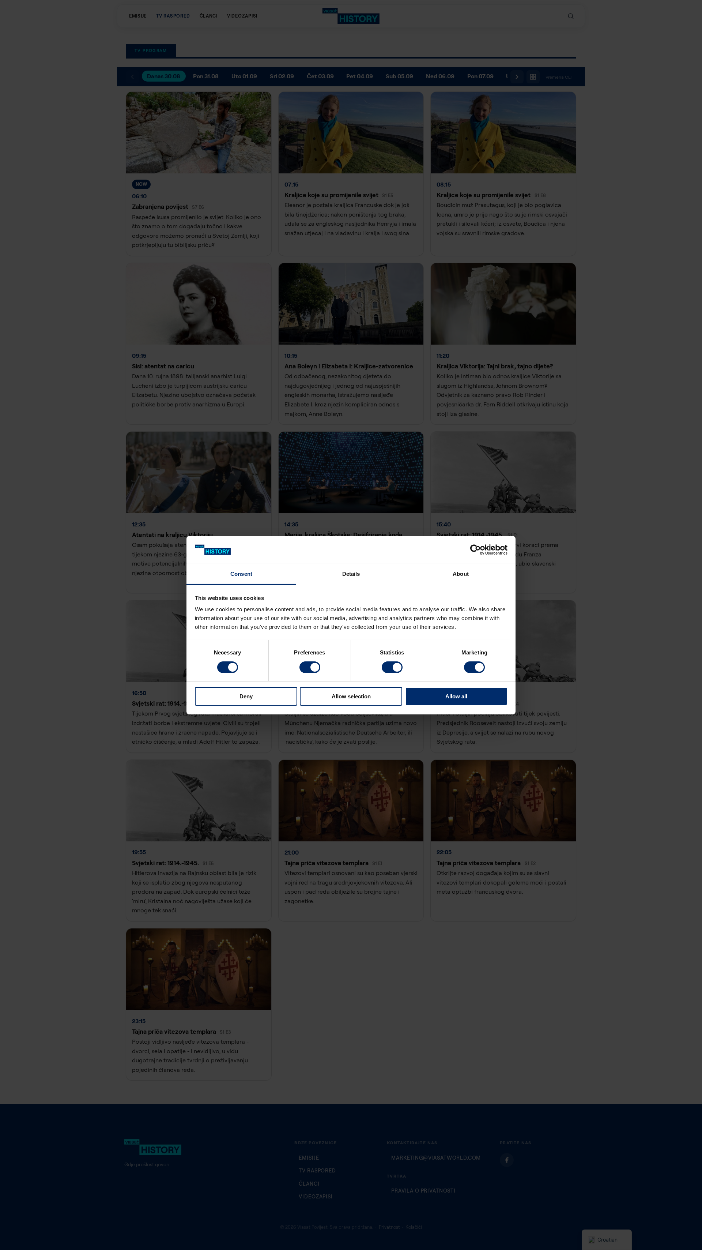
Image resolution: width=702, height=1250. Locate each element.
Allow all (456, 696)
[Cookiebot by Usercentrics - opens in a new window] (475, 549)
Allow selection (351, 696)
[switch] (309, 667)
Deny (246, 696)
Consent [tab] (241, 574)
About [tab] (461, 574)
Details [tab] (351, 574)
